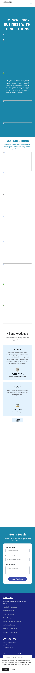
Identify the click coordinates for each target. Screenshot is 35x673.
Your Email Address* (11, 556)
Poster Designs (7, 618)
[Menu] (31, 3)
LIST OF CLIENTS (17, 420)
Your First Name (10, 547)
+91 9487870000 (8, 647)
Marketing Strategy (9, 625)
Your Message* (10, 565)
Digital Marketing (8, 614)
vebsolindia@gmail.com (10, 643)
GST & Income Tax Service (12, 621)
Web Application (8, 610)
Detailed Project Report (10, 632)
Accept (5, 669)
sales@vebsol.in (7, 645)
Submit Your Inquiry (17, 579)
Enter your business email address (13, 654)
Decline (13, 669)
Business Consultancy (10, 628)
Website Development (10, 607)
